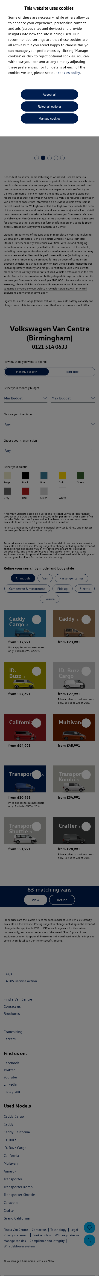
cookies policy (69, 73)
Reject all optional (49, 106)
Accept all (49, 94)
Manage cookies (50, 118)
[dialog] (49, 638)
